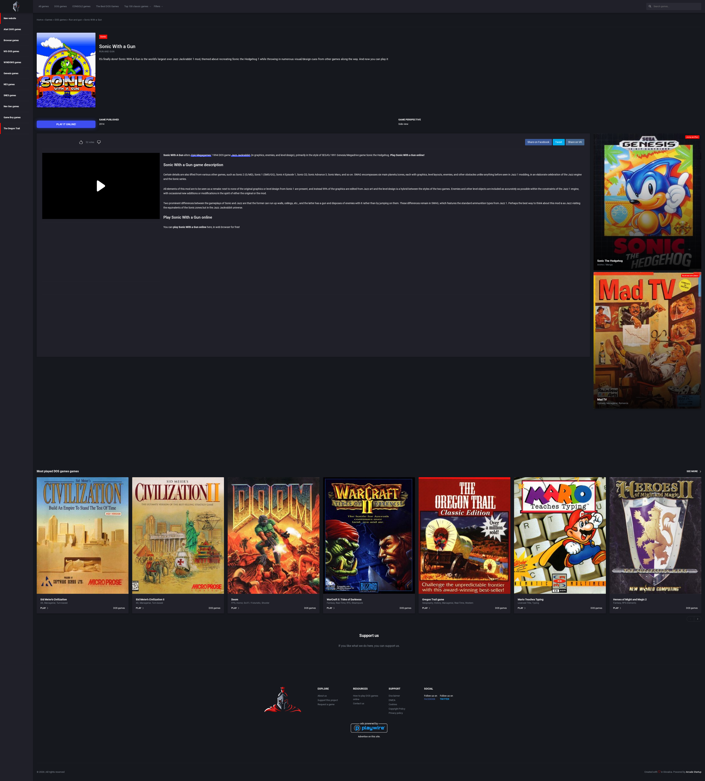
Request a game (326, 704)
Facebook (429, 699)
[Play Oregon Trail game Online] (464, 535)
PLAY (43, 608)
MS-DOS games (11, 51)
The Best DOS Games (107, 6)
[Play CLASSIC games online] (16, 6)
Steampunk (357, 603)
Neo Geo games (11, 106)
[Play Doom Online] (273, 535)
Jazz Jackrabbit (241, 155)
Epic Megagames (201, 155)
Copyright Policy (397, 708)
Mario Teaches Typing (530, 599)
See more (692, 471)
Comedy (601, 403)
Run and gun (75, 20)
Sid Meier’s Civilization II (150, 599)
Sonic (103, 36)
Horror (239, 603)
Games (48, 20)
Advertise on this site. (369, 736)
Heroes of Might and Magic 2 (630, 599)
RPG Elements (629, 603)
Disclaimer (394, 695)
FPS (233, 603)
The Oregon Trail (12, 128)
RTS (348, 603)
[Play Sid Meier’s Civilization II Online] (178, 535)
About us (322, 695)
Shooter (265, 603)
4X (41, 603)
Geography (427, 603)
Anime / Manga (605, 264)
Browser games (11, 40)
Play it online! (66, 124)
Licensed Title (524, 603)
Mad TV (602, 399)
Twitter (444, 699)
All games (44, 6)
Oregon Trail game (433, 599)
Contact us (358, 703)
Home (40, 20)
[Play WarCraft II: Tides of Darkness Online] (369, 535)
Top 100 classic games (136, 6)
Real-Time (341, 603)
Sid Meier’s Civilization (53, 599)
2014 (101, 124)
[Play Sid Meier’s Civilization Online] (83, 535)
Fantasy (331, 603)
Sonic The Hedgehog (610, 260)
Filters (157, 6)
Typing (535, 603)
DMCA (392, 700)
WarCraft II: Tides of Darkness (344, 599)
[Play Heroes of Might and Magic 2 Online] (655, 535)
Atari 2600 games (12, 29)
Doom (234, 599)
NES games (9, 84)
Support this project (328, 700)
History (437, 603)
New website (10, 18)
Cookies (393, 704)
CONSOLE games (81, 6)
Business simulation (690, 276)
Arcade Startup (693, 772)
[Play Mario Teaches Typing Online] (560, 535)
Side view (403, 124)
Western (469, 603)
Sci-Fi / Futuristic (252, 603)
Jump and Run (692, 137)
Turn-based (62, 603)
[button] (690, 619)
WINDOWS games (12, 62)
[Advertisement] (613, 5)
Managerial (612, 403)
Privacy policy (396, 713)
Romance (623, 403)
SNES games (10, 95)
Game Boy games (12, 117)
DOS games (60, 6)
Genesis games (11, 73)
